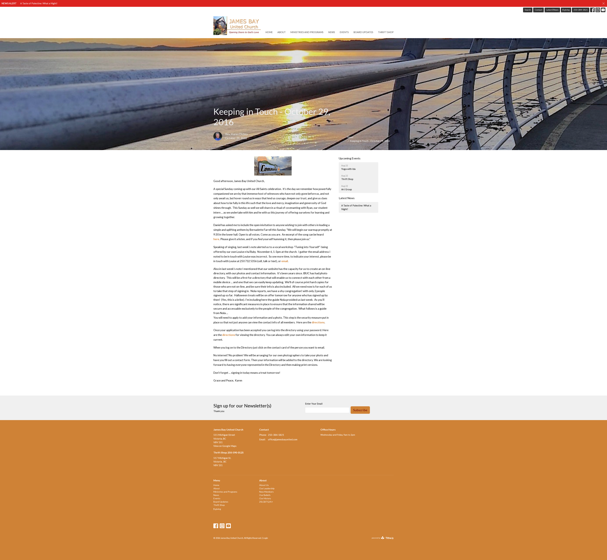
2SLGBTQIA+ (266, 501)
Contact (538, 10)
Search (528, 10)
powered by (381, 540)
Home (269, 32)
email (284, 261)
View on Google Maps (224, 445)
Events (344, 32)
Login (265, 538)
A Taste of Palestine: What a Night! (38, 3)
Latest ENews (552, 10)
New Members (266, 491)
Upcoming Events (349, 158)
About (281, 32)
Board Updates (363, 32)
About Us (264, 485)
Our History (265, 498)
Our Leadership (267, 488)
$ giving (566, 10)
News (331, 32)
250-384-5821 (580, 10)
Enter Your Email (313, 403)
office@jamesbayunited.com (282, 439)
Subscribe (360, 410)
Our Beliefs (264, 495)
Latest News (347, 198)
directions (318, 322)
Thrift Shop (386, 32)
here (216, 239)
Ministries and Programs (306, 32)
